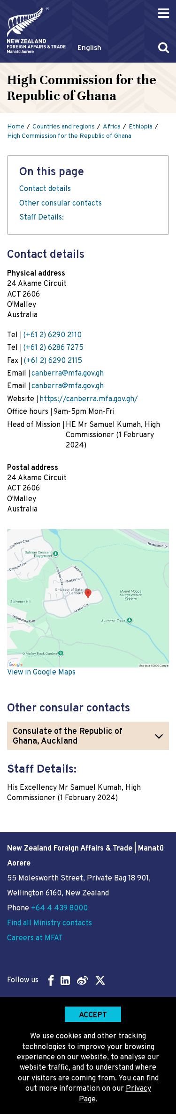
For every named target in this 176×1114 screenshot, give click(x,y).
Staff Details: (41, 217)
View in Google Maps (41, 672)
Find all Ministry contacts (49, 923)
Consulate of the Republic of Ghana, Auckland (67, 736)
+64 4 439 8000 (59, 908)
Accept (93, 1015)
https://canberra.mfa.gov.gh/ (88, 399)
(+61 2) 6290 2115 (52, 361)
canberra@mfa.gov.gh (67, 373)
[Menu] (163, 13)
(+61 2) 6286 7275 (53, 348)
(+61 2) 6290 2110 (52, 335)
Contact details (45, 189)
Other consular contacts (60, 203)
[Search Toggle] (163, 47)
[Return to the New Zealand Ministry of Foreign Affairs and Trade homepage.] (36, 30)
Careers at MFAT (35, 938)
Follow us (22, 980)
